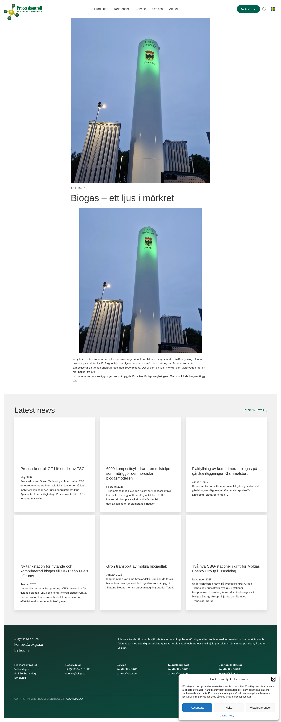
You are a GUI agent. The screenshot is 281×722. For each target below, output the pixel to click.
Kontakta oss (248, 9)
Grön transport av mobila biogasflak (136, 566)
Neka (229, 707)
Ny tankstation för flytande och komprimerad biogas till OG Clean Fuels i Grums (54, 571)
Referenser (121, 9)
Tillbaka (79, 188)
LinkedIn (21, 650)
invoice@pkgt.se (229, 673)
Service (141, 9)
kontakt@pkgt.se (28, 644)
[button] (273, 679)
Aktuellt (174, 9)
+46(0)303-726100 (230, 669)
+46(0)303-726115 (128, 669)
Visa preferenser (260, 707)
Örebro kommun (94, 359)
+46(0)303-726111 (179, 669)
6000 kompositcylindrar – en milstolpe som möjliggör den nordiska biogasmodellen (138, 473)
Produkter (100, 9)
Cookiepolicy (75, 699)
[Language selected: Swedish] (272, 9)
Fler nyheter (254, 410)
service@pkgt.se (75, 673)
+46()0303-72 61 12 (77, 669)
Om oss (157, 9)
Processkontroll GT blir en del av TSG (52, 469)
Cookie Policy (227, 715)
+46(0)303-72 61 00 (26, 639)
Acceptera (197, 707)
